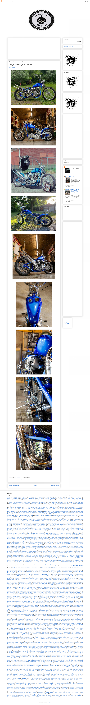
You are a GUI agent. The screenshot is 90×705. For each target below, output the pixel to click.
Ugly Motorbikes (20, 680)
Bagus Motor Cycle (74, 507)
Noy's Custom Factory (44, 623)
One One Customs (79, 627)
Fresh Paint (73, 177)
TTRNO (47, 679)
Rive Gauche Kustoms (31, 643)
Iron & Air (69, 578)
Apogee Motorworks (60, 503)
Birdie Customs (41, 512)
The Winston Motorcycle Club (38, 673)
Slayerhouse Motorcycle (48, 657)
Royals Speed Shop (74, 647)
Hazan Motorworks (43, 570)
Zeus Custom (14, 696)
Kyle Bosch (52, 593)
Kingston (34, 589)
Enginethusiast (11, 548)
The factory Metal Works (50, 670)
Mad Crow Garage (32, 601)
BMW (14, 515)
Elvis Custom (66, 547)
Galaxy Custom (28, 556)
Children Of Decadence (11, 528)
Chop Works (27, 528)
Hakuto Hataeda (56, 564)
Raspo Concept (80, 636)
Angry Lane (27, 503)
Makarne (58, 602)
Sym (23, 666)
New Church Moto (26, 620)
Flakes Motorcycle (69, 551)
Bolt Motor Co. (18, 516)
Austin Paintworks (62, 506)
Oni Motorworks (29, 628)
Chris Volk (73, 528)
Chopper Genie (56, 528)
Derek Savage (12, 67)
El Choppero (14, 547)
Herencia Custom (21, 571)
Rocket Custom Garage (15, 646)
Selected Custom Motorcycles (23, 653)
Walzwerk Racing (64, 688)
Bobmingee (66, 515)
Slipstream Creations (70, 657)
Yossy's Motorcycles (14, 695)
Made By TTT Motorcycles (57, 601)
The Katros (15, 671)
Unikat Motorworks (68, 680)
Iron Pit (17, 579)
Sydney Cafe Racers (17, 666)
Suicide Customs (60, 664)
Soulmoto (25, 660)
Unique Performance (48, 682)
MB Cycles (47, 605)
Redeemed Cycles (44, 638)
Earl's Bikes (9, 546)
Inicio (35, 485)
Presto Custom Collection (37, 633)
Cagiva (35, 524)
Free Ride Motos (57, 553)
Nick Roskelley (51, 620)
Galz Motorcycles (35, 556)
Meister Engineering (65, 606)
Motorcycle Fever (60, 615)
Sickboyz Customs (33, 656)
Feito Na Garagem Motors (34, 551)
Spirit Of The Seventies (60, 661)
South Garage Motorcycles (33, 660)
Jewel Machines (35, 582)
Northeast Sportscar (21, 623)
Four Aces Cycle (71, 552)
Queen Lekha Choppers (52, 634)
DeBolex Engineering (26, 539)
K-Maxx (62, 584)
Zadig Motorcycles (40, 695)
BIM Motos (32, 512)
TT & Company (28, 679)
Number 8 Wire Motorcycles (76, 623)
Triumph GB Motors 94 (43, 678)
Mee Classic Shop (49, 606)
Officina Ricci (75, 624)
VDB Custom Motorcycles (25, 684)
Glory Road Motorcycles (19, 561)
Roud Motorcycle (17, 647)
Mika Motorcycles (19, 609)
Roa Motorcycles (59, 643)
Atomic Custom (34, 506)
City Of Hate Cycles (19, 529)
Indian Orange (76, 577)
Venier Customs (52, 684)
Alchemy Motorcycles (27, 502)
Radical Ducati (10, 636)
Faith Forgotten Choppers (43, 550)
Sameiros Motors (32, 651)
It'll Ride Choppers (64, 579)
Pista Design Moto (30, 632)
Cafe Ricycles (79, 523)
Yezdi (72, 694)
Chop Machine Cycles (20, 528)
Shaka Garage (62, 653)
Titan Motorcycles (55, 674)
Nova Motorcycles (37, 623)
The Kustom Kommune (23, 671)
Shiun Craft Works (61, 655)
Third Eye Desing (53, 673)
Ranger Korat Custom (67, 636)
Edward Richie (73, 546)
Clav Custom (46, 529)
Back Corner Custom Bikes (27, 507)
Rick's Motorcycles (56, 642)
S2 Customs (16, 650)
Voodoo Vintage (31, 688)
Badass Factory (67, 507)
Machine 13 (18, 601)
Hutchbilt (36, 575)
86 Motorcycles (78, 498)
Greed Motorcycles (31, 562)
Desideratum (27, 541)
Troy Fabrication (74, 678)
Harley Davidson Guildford (36, 567)
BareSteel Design (48, 508)
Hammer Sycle (12, 565)
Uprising (71, 682)
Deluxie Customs (58, 539)
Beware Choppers (47, 511)
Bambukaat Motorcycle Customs (12, 508)
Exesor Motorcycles (15, 550)
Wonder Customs (80, 691)
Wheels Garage (11, 691)
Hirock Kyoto (19, 572)
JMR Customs (72, 582)
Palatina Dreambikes (53, 629)
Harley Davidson (22, 479)
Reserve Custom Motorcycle (18, 641)
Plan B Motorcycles (53, 632)
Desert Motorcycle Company (19, 541)
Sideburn (48, 656)
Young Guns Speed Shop (24, 695)
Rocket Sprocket (39, 646)
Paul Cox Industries (29, 630)
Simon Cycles (60, 656)
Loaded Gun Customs (74, 597)
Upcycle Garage (65, 682)
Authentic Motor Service (71, 506)
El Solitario (25, 547)
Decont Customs (35, 539)
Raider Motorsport (44, 636)
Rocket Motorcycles (32, 646)
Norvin (32, 623)
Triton (19, 678)
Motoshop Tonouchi (62, 616)
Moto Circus (28, 611)
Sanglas (58, 651)
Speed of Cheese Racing (16, 661)
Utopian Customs (30, 683)
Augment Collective (55, 506)
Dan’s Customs (36, 537)
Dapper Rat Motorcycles (44, 537)
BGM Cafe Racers (56, 511)
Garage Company (69, 556)
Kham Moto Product (34, 588)
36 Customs (50, 497)
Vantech (17, 684)
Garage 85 (55, 556)
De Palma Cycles (62, 538)
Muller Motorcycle (71, 618)
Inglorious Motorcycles (29, 578)
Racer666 (75, 634)
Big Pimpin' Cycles (74, 511)
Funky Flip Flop (71, 555)
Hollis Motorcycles (61, 572)
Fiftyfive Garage (49, 551)
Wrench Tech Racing (66, 692)
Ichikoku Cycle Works (50, 575)
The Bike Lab (68, 669)
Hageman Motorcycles (37, 564)
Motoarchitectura (15, 614)
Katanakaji (15, 587)
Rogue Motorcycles (63, 646)
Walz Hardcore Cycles (55, 688)
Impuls (31, 577)
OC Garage (41, 624)
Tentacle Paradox (29, 669)
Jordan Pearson (51, 583)
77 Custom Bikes (59, 498)
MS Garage (57, 618)
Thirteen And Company (61, 673)
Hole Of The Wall (45, 572)
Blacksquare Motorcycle (26, 513)
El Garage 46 (19, 547)
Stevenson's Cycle (10, 664)
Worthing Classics (41, 692)
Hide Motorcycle (52, 571)
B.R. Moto (11, 507)
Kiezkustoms (76, 588)
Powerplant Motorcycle (26, 633)
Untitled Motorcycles (57, 682)
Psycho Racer (60, 633)
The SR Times (14, 673)
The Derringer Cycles (20, 670)
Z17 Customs (33, 695)
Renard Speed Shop (52, 639)
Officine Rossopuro (41, 625)
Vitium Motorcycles (65, 687)
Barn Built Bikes (63, 508)
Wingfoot (47, 691)
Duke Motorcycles (54, 544)
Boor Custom (60, 516)
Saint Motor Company (65, 650)
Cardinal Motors (73, 524)
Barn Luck (69, 508)
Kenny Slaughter (75, 587)
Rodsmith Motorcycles (54, 646)
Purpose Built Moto (26, 634)
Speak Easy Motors (69, 660)
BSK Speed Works (76, 519)
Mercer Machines (11, 607)
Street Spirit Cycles (31, 664)
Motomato (17, 615)
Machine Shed (24, 601)
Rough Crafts (24, 647)
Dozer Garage (32, 543)
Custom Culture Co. (29, 534)
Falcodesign (50, 550)
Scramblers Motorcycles (57, 652)
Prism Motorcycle (45, 633)
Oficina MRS (69, 625)
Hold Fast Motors (38, 572)
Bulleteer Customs (67, 520)
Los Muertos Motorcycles (25, 598)
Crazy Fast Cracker (16, 533)
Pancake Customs (61, 629)
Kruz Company (77, 592)
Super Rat (20, 665)
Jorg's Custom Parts (58, 583)
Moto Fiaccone (64, 611)
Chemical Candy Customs (71, 176)
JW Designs (58, 584)
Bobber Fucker (49, 515)
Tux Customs (60, 679)
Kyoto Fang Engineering (59, 593)
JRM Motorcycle (69, 583)
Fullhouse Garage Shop (63, 555)
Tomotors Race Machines (18, 675)
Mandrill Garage (72, 602)
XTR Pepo (28, 694)
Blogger (49, 702)
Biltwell (27, 512)
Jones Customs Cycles (43, 583)
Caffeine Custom (29, 524)
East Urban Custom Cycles (26, 546)
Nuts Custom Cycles (20, 624)
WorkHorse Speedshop (31, 692)
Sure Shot (39, 665)
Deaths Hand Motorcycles (16, 539)
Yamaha (44, 694)
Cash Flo (22, 525)
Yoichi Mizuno (76, 694)
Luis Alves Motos (15, 600)
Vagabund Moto (52, 683)
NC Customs (59, 619)
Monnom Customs (54, 610)
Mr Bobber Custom (20, 618)
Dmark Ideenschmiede (30, 542)
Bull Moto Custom (54, 520)
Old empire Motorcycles (23, 627)
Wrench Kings (58, 692)
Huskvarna (23, 575)
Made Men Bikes (78, 601)
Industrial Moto (17, 578)
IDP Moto (60, 575)
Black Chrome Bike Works (56, 512)
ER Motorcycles (18, 548)
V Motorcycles (39, 683)
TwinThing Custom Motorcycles (78, 679)
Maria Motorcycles (22, 603)
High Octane (59, 571)
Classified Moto (38, 529)
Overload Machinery (38, 629)
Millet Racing (39, 609)
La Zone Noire (68, 167)
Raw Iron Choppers (22, 637)
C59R (8, 523)
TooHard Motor (65, 675)
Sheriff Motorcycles (32, 655)
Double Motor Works (74, 542)
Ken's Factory (68, 587)
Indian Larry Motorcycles (69, 577)
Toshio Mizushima (80, 675)
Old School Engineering (42, 627)
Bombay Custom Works (26, 516)
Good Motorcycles (27, 561)
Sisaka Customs (75, 656)
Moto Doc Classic (41, 611)
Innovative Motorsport (56, 578)
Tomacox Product (10, 675)
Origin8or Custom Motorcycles (46, 628)
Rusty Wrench (78, 648)
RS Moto (80, 647)
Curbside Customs (15, 534)
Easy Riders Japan (45, 546)
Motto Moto (14, 618)
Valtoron (74, 683)
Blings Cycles (46, 513)
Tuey (50, 679)
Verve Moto (70, 684)
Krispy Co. (42, 592)
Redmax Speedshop (54, 638)
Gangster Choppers (42, 556)
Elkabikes (55, 547)
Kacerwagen (79, 584)
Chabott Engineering (78, 525)
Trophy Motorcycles (67, 678)
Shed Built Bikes (20, 655)
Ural (74, 682)
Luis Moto (21, 600)
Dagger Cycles (19, 537)
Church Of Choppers (10, 529)
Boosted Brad (67, 516)
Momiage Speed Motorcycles (44, 610)
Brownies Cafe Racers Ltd (63, 519)
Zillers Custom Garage (32, 696)
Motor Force (23, 615)
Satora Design (20, 652)
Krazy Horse (30, 592)
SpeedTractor (24, 661)
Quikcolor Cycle (60, 634)
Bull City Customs (35, 520)
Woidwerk (51, 691)
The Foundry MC (71, 670)
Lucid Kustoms (66, 598)
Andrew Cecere (21, 503)
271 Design (30, 497)
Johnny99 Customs (28, 583)
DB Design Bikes (40, 538)
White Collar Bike (24, 691)
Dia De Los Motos (53, 541)
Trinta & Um (9, 678)
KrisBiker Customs (37, 592)
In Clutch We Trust (36, 577)
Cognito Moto (44, 530)
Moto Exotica (59, 611)
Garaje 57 (65, 557)
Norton (27, 623)
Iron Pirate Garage (10, 579)
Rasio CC (73, 636)
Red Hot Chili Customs (26, 638)
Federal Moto (24, 551)
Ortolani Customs (66, 628)
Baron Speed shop (76, 508)
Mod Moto (12, 610)
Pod (72, 632)
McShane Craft (76, 605)
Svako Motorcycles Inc (65, 665)
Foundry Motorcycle (63, 552)
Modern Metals (17, 610)
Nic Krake (31, 620)
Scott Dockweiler (49, 652)
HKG (33, 572)
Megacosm (55, 606)
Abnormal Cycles (45, 499)
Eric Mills (24, 548)
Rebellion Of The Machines (51, 637)
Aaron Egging (33, 499)
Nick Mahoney (37, 620)
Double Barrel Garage (66, 542)
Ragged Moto (38, 636)
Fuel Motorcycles (37, 555)
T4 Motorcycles (34, 666)
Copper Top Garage (27, 532)
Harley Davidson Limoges (66, 567)
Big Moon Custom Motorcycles (65, 511)
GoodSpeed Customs (41, 561)
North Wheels (14, 623)
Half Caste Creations (63, 564)
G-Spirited (15, 556)
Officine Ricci (34, 625)
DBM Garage (46, 538)
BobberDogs (60, 515)
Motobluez (31, 614)
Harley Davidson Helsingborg (46, 567)
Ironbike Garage (22, 579)
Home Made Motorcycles (77, 572)
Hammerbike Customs (20, 565)
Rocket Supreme (46, 646)
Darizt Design (51, 537)
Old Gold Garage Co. (33, 627)
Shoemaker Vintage (78, 655)
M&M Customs (60, 600)
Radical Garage (17, 636)
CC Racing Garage (41, 525)
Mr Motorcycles (36, 618)
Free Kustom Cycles (48, 553)
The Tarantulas (20, 673)
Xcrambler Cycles (21, 694)
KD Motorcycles (29, 587)
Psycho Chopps (53, 633)
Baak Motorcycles (18, 507)
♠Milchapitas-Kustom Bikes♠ (72, 189)
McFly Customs (59, 605)
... (7, 495)
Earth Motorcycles (16, 546)
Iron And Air (74, 578)
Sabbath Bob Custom (23, 650)
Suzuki (56, 665)
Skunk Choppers (33, 657)
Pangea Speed (69, 629)
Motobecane (21, 614)
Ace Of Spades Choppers (69, 499)
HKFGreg (29, 572)
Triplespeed (15, 678)
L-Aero (66, 593)
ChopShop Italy (62, 528)
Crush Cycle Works (76, 533)
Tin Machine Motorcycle (46, 674)
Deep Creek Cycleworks (44, 539)
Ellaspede (60, 547)
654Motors (9, 498)
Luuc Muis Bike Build (39, 600)
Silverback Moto (53, 656)
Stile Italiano (17, 664)
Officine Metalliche (28, 625)
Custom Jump (64, 534)
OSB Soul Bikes (72, 628)
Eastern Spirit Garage (36, 546)
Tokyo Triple (79, 674)
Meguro (59, 606)
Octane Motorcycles (47, 624)
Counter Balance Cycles (58, 532)
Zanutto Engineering (56, 695)
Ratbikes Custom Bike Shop (13, 637)
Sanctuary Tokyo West (51, 651)
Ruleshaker (34, 648)
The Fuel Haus (77, 670)
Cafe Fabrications (25, 523)
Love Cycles (46, 598)
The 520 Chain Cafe (61, 669)
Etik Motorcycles (64, 548)
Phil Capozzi (20, 632)
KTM (13, 593)
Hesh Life (39, 571)
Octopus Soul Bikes (55, 624)
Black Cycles (65, 512)
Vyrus (43, 688)
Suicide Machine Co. (67, 664)
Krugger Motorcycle (69, 592)
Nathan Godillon (46, 619)
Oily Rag (74, 625)
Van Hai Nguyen (80, 683)
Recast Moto (77, 637)
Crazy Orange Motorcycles (33, 533)
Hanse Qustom (55, 565)
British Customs (32, 519)
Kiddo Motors (69, 588)
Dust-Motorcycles (67, 544)
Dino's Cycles (75, 541)
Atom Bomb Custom (25, 506)
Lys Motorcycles (47, 600)
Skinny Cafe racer (14, 657)
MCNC (64, 605)
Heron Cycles (35, 571)
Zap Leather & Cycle (64, 695)
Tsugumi (23, 679)
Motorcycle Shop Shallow (77, 615)
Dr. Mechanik (47, 543)
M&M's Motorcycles (67, 600)
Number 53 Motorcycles (65, 623)
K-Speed (66, 584)
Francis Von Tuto (12, 553)
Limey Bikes (51, 597)
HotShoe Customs (66, 574)
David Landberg (33, 538)
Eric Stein (29, 548)
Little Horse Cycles (66, 597)
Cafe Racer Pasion (65, 523)
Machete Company (11, 601)
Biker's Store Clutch (21, 512)
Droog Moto (19, 544)
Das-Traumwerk (71, 537)
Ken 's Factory (62, 587)
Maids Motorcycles (36, 602)
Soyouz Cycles (48, 660)
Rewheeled (25, 642)
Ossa (77, 628)
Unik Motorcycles (60, 680)
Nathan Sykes (53, 619)
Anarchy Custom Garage (13, 503)
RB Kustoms (37, 637)
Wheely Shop (17, 691)
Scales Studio (27, 652)
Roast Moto (71, 643)
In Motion (42, 577)
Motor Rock (46, 615)
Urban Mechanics (80, 682)
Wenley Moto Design (40, 689)
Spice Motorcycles (32, 661)
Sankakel (63, 651)
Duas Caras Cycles (33, 544)
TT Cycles (42, 679)
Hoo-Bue (24, 574)
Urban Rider (17, 683)
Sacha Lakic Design (47, 650)
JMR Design (78, 582)
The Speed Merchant (73, 671)
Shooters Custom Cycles (11, 656)
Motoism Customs (64, 614)
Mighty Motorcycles (11, 609)
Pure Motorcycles (66, 633)
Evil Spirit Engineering (72, 548)
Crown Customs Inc (68, 533)
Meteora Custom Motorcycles (28, 607)
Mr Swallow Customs (43, 618)
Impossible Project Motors (24, 577)
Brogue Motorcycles (45, 519)
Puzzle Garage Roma (35, 634)
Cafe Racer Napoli (46, 523)
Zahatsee (49, 695)
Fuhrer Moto (50, 555)
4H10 (65, 497)
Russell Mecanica (49, 648)
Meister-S (72, 606)
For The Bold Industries (45, 552)
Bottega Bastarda (74, 516)
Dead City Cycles (68, 538)
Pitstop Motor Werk (45, 632)
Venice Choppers (44, 684)
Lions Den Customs (58, 597)
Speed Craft (77, 660)
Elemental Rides (49, 547)
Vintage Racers (35, 687)
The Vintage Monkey (28, 673)
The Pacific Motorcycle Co (55, 671)
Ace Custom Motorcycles (60, 499)
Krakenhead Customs (77, 591)
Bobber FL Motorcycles (39, 515)
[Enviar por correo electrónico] (23, 477)
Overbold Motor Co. (22, 629)
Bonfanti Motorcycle (45, 516)
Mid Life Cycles (63, 607)
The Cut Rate (13, 670)
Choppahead (33, 528)
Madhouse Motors (10, 602)
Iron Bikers (80, 578)
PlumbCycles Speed (66, 632)
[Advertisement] (34, 48)
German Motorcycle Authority (27, 560)
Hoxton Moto (79, 574)
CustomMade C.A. (22, 535)
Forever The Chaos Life (54, 552)
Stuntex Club (54, 664)
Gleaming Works (75, 560)
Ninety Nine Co (77, 620)
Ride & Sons (62, 642)
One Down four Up (60, 627)
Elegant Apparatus (32, 547)
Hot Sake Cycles (59, 574)
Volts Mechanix (71, 687)
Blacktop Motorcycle (34, 513)
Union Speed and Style (20, 682)
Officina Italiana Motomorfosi (66, 624)
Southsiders (43, 660)
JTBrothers (9, 584)
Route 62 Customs (42, 647)
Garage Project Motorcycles (29, 557)
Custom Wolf (75, 534)
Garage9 (60, 557)
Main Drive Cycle (44, 602)
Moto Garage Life (71, 611)
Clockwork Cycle (52, 529)
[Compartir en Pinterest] (29, 477)
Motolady (13, 615)
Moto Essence (53, 611)
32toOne (45, 497)
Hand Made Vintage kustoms (30, 565)
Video (42, 686)
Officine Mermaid (20, 625)
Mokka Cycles (35, 610)
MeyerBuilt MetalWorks (48, 607)
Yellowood (62, 694)
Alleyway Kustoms (41, 502)
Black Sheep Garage (73, 512)
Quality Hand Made (43, 634)
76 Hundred (53, 498)
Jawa (53, 580)
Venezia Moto (38, 684)
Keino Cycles (40, 587)
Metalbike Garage (19, 607)
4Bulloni (61, 497)
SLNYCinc (76, 657)
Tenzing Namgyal (36, 669)
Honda (9, 574)
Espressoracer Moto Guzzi (56, 548)
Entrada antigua (55, 485)
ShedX (26, 655)
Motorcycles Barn (10, 616)
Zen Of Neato (71, 695)
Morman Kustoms (78, 610)
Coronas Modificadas (48, 532)
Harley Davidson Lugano (75, 567)
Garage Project (20, 557)
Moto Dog (47, 611)
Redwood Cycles (69, 638)
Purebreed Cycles (10, 634)
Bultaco (79, 520)
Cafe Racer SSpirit (73, 523)
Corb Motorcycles (35, 532)
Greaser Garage (79, 561)
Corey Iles (42, 532)
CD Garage (52, 525)
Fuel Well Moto (44, 555)
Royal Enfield (56, 647)
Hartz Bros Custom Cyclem (21, 570)
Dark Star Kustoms (59, 537)
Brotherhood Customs (53, 519)
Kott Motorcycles (47, 591)
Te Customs (23, 669)
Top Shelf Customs (72, 675)
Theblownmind (46, 673)
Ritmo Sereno (24, 643)
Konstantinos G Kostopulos (31, 591)
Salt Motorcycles (80, 650)
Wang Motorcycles (72, 688)
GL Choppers (54, 560)
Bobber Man (55, 515)
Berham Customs (32, 511)
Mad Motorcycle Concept (41, 601)
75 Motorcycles (46, 498)
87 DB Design (9, 499)
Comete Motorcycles (63, 530)
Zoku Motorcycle (44, 696)
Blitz (51, 513)
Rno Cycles (52, 643)
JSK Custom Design (77, 583)
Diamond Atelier (60, 541)
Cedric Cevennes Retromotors (60, 525)
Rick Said (50, 642)
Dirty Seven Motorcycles (15, 542)
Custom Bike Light (22, 534)
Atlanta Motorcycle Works (15, 506)
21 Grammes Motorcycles (21, 497)
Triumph (24, 678)
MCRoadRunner (69, 605)
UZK (35, 683)
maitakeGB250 (52, 602)
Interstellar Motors (64, 578)
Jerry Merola (15, 582)
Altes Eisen (66, 502)
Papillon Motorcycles (76, 629)
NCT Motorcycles (66, 619)
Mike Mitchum (26, 609)
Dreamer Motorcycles (75, 543)
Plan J (59, 632)
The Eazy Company (41, 670)
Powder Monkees (10, 633)
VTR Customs (37, 688)
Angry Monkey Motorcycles (36, 503)
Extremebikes (23, 550)
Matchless (75, 603)
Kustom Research (37, 593)
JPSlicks (64, 583)
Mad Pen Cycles (49, 601)
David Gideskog (27, 538)
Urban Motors (11, 683)
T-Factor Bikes (28, 666)
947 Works (15, 499)
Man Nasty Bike (64, 602)
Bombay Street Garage (36, 516)
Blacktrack (40, 513)
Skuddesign (28, 657)
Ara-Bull (74, 503)
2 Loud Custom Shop (75, 495)
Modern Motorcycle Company (26, 610)
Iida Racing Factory (71, 575)
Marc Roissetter (79, 602)
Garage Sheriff (45, 557)
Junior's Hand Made (22, 584)
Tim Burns (21, 674)
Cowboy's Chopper (77, 532)
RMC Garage (46, 643)
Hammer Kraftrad (79, 564)
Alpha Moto (61, 502)
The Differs (27, 670)
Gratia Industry (65, 561)
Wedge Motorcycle (24, 689)
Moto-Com (9, 614)
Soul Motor (20, 660)
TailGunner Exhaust (49, 666)
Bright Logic (14, 519)
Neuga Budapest (18, 620)
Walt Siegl (47, 688)
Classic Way (31, 529)
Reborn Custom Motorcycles (61, 637)
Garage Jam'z (14, 557)
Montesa (61, 610)
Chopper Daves (49, 528)
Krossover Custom (54, 592)
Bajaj (81, 507)
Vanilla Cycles (11, 684)
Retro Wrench (57, 641)
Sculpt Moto (65, 652)
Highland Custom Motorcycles (67, 571)
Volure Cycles (78, 687)
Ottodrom (81, 628)
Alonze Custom (54, 502)
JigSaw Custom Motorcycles (44, 582)
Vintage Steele (42, 687)
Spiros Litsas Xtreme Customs (72, 661)
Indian (61, 577)
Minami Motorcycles (45, 609)
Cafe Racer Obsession (56, 523)
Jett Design (29, 582)
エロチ (59, 696)
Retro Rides (52, 641)
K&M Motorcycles (73, 584)
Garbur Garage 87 (71, 557)
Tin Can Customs (38, 674)
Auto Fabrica (80, 506)
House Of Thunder (73, 574)
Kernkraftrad (14, 588)
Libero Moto (16, 597)
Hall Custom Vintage (71, 564)
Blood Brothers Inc (57, 513)
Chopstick (68, 528)
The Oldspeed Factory (43, 671)
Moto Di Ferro (33, 611)
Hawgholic (29, 570)
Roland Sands (71, 646)
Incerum (46, 577)
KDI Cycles (34, 587)
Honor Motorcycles (19, 574)
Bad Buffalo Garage (36, 507)
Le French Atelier (16, 596)
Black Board (47, 512)
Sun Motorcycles (75, 664)
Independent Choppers (54, 577)
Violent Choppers (49, 687)
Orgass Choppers (36, 628)
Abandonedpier (38, 499)
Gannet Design (49, 556)
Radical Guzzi (23, 636)
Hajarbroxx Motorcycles (48, 564)
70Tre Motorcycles (23, 498)
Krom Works (48, 592)
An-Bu (71, 502)
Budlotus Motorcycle (17, 520)
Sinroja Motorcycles (67, 656)
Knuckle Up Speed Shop (21, 591)
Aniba (50, 503)
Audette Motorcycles (41, 506)
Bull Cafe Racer (28, 520)
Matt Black (22, 605)
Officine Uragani (58, 625)
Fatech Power (79, 550)
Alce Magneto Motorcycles (18, 502)
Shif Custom (47, 655)
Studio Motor (38, 664)
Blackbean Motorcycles (17, 513)
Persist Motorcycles (14, 632)
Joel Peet (16, 583)
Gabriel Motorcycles (21, 556)
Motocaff (40, 614)
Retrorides (62, 641)
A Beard (19, 499)
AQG (69, 503)
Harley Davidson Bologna (16, 567)
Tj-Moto (61, 674)
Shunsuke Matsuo (25, 656)
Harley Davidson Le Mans (56, 567)
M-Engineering (54, 600)
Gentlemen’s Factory (10, 560)
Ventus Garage (59, 684)
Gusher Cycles (20, 564)
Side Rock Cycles (41, 656)
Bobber (31, 515)
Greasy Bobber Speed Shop (20, 562)
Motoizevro (70, 614)
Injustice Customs (48, 578)
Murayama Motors (79, 618)
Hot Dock (53, 574)
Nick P (46, 620)
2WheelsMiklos (40, 497)
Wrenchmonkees (75, 692)
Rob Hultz (76, 643)
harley (69, 565)
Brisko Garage (20, 519)
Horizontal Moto (36, 574)
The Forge (65, 670)
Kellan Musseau (47, 587)
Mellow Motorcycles (79, 606)
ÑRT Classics (34, 624)
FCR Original (9, 551)
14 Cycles (67, 495)
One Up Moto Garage (13, 628)
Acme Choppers (77, 499)
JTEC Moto (15, 584)
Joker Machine (34, 583)
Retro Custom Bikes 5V (38, 641)
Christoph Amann (79, 528)
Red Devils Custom (17, 638)
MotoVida (8, 618)
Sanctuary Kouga (44, 651)
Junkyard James (35, 584)
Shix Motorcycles (70, 655)
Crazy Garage (23, 533)
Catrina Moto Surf (28, 525)
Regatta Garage (76, 638)
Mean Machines (18, 606)
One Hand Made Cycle (69, 627)
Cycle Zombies (45, 535)
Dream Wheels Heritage (65, 543)
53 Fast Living (79, 497)
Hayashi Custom (36, 570)
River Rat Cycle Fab (40, 643)
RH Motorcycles (44, 642)
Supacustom (14, 665)
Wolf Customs (57, 691)
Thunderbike (15, 674)
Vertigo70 (65, 684)
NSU (59, 623)
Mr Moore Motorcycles (29, 618)
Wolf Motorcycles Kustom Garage (70, 691)
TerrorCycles (42, 669)
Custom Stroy (70, 534)
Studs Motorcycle (47, 664)
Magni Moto (16, 602)
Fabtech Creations (30, 550)
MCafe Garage (53, 605)
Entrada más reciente (14, 485)
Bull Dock (47, 520)
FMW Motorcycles (30, 552)
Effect (77, 546)
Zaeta (46, 695)
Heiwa (79, 570)
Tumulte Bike (54, 679)
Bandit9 (29, 508)
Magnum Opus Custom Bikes (25, 602)
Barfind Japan (55, 508)
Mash (61, 603)
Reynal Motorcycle (32, 642)
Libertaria (21, 597)
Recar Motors (70, 637)
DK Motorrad (22, 542)
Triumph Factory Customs (34, 678)
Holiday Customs (53, 572)
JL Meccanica (60, 582)
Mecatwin (36, 606)
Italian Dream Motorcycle (74, 579)
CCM (47, 525)
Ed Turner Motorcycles (64, 546)
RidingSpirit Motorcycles (70, 642)
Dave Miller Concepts (19, 538)
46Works (56, 497)
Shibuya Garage (41, 655)
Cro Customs (60, 533)
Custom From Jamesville (54, 534)
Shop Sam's (19, 656)
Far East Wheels (57, 550)
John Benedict (21, 583)
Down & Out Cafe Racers (12, 543)
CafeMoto (24, 524)
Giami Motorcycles (36, 560)
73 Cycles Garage (40, 498)
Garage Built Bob (62, 556)
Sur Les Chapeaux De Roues (29, 665)
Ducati (39, 544)
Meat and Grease (25, 606)
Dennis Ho (71, 539)
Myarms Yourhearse (28, 619)
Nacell (33, 619)
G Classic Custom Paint (79, 555)
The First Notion (59, 670)
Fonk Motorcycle (38, 552)
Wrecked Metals (49, 692)
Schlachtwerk (42, 652)
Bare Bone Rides (40, 508)
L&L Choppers (77, 593)
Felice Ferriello (42, 551)
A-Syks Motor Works (26, 499)
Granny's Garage (58, 561)
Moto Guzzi (80, 611)
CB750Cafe (35, 525)
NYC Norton (28, 624)
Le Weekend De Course (25, 596)
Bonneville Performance (53, 516)
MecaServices (32, 606)
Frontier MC (23, 555)
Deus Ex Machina (44, 541)
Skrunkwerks (22, 657)
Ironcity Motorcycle (37, 579)
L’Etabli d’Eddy (70, 593)
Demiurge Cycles (65, 539)
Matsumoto (17, 605)
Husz (33, 575)
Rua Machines (10, 648)
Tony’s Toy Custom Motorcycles (57, 675)
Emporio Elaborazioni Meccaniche (76, 547)
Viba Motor (75, 684)
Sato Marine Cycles (13, 652)
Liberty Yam (33, 597)
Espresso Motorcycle (47, 548)
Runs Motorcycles (41, 648)
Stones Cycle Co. (24, 664)
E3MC (80, 544)
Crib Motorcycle (53, 533)
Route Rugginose (49, 647)
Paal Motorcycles (46, 629)
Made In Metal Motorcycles (68, 601)
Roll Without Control (79, 646)
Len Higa (73, 596)
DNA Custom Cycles (38, 542)
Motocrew (45, 614)
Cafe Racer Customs (38, 523)
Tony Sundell (40, 675)
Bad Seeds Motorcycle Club (51, 507)
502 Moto (73, 497)
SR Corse (28, 662)
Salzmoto (16, 651)
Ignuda (65, 575)
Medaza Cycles (42, 606)
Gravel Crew (71, 561)
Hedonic (75, 570)
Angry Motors (45, 503)
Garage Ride (39, 557)
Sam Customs (21, 651)
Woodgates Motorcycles (13, 692)
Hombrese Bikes (68, 572)
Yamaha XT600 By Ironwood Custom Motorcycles (74, 191)
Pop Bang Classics (77, 632)
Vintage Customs (18, 687)
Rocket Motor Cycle (23, 646)
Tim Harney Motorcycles (29, 674)
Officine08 (63, 625)
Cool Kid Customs (18, 532)
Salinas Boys (73, 650)
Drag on (51, 543)
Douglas (80, 542)
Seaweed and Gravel (72, 652)
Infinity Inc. (22, 578)
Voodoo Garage (24, 688)
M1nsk (72, 600)
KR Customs (56, 591)
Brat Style (60, 518)
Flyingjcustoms (23, 552)
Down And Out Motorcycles (24, 543)
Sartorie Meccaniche (79, 651)
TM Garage (66, 674)
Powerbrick (18, 633)
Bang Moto (34, 508)
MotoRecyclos (34, 616)
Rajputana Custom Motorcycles (55, 636)
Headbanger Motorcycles (60, 570)
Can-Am (49, 524)
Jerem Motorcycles (74, 580)
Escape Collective (38, 548)
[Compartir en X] (26, 477)
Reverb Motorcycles (73, 641)
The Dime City (33, 670)
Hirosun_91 (24, 572)
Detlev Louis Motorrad (35, 541)
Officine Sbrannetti (50, 625)
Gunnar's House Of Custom (11, 564)
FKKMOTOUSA (62, 551)
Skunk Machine (40, 657)
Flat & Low (77, 551)
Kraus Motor (20, 592)
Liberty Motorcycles (27, 597)
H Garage (25, 564)
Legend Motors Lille (59, 596)
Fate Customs (73, 550)
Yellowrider (67, 694)
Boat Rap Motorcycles (24, 515)
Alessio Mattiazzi (34, 502)
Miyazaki (71, 609)
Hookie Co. (30, 574)
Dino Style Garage (69, 541)
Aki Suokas (10, 502)
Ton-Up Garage (27, 675)
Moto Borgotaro (21, 611)
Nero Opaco (12, 620)
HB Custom (51, 570)
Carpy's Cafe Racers (16, 525)
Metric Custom (40, 607)
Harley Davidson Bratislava (26, 567)
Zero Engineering (78, 695)
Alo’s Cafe (48, 502)
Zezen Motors (20, 696)
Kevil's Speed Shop (25, 588)
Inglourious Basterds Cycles (40, 578)
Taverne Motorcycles (16, 669)
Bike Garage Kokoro (13, 512)
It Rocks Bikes (57, 579)
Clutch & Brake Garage (71, 529)
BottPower (81, 516)
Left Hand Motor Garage (51, 596)
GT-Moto (71, 562)
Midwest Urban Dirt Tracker (77, 607)
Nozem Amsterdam (53, 623)
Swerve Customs (75, 665)
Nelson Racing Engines (76, 619)
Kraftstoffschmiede (69, 591)
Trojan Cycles (60, 678)
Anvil (53, 503)
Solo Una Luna (9, 660)
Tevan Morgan (49, 669)
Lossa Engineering (35, 598)
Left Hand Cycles (42, 596)
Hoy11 (8, 575)
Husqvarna (28, 575)
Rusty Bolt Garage (61, 648)
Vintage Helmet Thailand (27, 687)
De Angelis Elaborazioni (54, 538)
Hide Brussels (45, 571)
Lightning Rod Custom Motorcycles (42, 597)
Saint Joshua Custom (55, 650)
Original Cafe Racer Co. (58, 628)
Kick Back (41, 588)
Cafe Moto (32, 523)
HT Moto (18, 575)
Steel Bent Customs (48, 662)
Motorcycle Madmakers (68, 615)
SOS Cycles (16, 660)
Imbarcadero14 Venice (15, 577)
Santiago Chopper (69, 651)
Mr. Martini (50, 618)
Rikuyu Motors (77, 642)
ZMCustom (39, 696)
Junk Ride (29, 584)
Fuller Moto (56, 555)
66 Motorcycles (16, 498)
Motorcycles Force (26, 616)
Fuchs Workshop (29, 555)
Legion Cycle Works (67, 596)
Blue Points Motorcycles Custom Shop (73, 513)
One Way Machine (21, 628)
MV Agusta (14, 619)
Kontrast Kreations (40, 591)
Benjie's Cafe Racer (23, 511)
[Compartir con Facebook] (27, 477)
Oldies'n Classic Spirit (52, 627)
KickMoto (46, 588)
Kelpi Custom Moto (55, 587)
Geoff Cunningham (18, 560)
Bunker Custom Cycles (18, 521)
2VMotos (34, 497)
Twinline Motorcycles (67, 679)
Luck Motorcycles (74, 598)
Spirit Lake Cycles (51, 661)
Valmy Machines (68, 683)
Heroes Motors (28, 571)
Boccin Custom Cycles (73, 515)
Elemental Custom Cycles (40, 547)
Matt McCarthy (27, 605)
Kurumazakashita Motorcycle (26, 593)
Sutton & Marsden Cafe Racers (48, 665)
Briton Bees (39, 519)
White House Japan (40, 691)
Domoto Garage (58, 542)
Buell (23, 520)
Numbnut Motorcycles (10, 624)
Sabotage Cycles (30, 650)
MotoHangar (56, 614)
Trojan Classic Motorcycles (52, 678)
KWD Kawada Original (45, 593)
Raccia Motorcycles (68, 634)
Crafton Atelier (9, 533)
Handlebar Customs (39, 565)
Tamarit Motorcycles (77, 666)
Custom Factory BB (45, 534)
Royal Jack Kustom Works (65, 647)
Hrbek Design (13, 575)
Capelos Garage (67, 524)
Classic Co (26, 529)
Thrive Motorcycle (70, 673)
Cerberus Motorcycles (70, 525)
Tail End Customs (41, 666)
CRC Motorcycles (42, 533)
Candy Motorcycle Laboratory (57, 524)
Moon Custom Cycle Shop (69, 610)
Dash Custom (78, 537)
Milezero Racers (32, 609)
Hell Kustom (67, 323)
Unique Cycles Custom (38, 682)
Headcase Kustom (69, 570)
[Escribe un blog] (25, 477)
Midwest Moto (69, 607)
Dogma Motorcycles (50, 542)
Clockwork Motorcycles (60, 529)
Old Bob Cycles (14, 627)
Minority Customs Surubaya (54, 609)
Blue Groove (64, 513)
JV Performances (46, 584)
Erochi (33, 548)
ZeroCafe (8, 696)
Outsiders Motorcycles (13, 629)
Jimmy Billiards (54, 582)
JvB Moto (52, 584)
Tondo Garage (34, 675)
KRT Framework (61, 592)
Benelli (17, 511)
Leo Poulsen (78, 596)
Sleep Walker (63, 657)
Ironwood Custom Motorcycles (46, 579)
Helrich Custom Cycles (11, 571)
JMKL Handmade (66, 582)
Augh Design (48, 506)
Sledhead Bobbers (57, 657)
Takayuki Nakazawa (67, 666)
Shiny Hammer (54, 655)
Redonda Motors (62, 638)
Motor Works (53, 615)
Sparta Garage (62, 660)
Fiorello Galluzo (56, 551)
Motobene (26, 614)
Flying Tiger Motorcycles (15, 552)
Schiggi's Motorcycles (34, 652)
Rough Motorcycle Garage (33, 647)
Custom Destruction (37, 534)
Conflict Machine (11, 532)
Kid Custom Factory (61, 588)
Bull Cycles (42, 520)
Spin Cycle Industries (42, 661)
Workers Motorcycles (21, 692)
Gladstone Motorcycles (61, 560)
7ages (65, 498)
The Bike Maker (75, 669)
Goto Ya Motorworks (50, 561)
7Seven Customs (71, 498)
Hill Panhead (76, 571)
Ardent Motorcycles (79, 503)
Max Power (41, 605)
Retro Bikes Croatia (28, 641)
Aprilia (65, 503)
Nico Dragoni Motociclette (60, 620)
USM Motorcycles (23, 683)
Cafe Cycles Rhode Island (16, 523)
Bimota (36, 512)
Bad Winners (60, 507)
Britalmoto (26, 519)
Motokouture (75, 614)
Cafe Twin (9, 524)
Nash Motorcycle (39, 619)
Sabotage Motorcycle (39, 650)
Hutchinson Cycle (42, 575)
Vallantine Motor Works (61, 683)
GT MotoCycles (65, 562)
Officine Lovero (14, 625)
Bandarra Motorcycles (22, 508)
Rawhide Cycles (30, 637)
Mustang (8, 619)
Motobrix (36, 614)
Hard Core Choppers (63, 565)
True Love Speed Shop (17, 679)
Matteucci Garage (34, 605)
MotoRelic (41, 616)
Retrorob (66, 641)
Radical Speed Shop (31, 636)
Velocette (32, 684)
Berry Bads (40, 511)
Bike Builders (80, 511)
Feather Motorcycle (17, 551)
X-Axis (16, 694)
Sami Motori (38, 651)
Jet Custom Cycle (22, 582)
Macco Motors (78, 600)
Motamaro (9, 611)
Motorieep (55, 616)
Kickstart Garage (53, 588)
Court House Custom (68, 532)
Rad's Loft (80, 634)
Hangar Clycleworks (47, 565)
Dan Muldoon (30, 537)
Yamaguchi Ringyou (36, 694)
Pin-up (25, 632)
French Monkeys (16, 555)
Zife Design (26, 696)
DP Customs (40, 543)
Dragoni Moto (56, 543)
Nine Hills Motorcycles (69, 620)
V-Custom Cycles (45, 683)
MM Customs (76, 609)
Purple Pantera (18, 634)
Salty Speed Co (11, 651)
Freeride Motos (75, 553)
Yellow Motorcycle (54, 694)
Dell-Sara (52, 539)
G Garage (10, 556)
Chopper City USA (42, 528)
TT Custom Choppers (35, 679)
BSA (70, 519)
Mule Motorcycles (63, 618)
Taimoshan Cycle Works (58, 666)
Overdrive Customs (31, 629)
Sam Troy (26, 651)
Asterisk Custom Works (50, 504)
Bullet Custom (60, 520)
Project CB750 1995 (68, 46)
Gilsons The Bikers (47, 560)
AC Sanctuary (52, 499)
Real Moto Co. (43, 637)
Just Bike (40, 584)
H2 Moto (30, 564)
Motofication (50, 614)
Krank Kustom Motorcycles (11, 592)
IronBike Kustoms (29, 579)
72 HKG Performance (32, 498)
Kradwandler (61, 591)
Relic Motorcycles (21, 639)
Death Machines (75, 538)
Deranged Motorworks (78, 539)
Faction (35, 550)
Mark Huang (36, 603)
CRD (47, 533)
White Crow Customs (32, 691)
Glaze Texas (69, 560)
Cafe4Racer (19, 524)
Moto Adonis (14, 611)
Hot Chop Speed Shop (45, 574)
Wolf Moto (62, 691)
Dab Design (13, 537)
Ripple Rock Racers (17, 643)
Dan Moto (25, 537)
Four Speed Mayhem (79, 552)
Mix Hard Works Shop (64, 609)
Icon (57, 575)
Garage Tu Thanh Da (53, 557)
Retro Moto (46, 641)
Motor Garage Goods (30, 615)
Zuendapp (54, 696)
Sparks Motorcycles (55, 660)
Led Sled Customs (33, 596)
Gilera (42, 560)
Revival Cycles (18, 642)
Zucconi (50, 696)
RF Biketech (38, 642)
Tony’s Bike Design (47, 675)
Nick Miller (42, 620)
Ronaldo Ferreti (10, 647)
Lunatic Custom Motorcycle (29, 600)
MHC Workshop (56, 607)
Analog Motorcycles (79, 502)
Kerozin (18, 588)
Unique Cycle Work (29, 682)
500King (69, 497)
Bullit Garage (73, 520)
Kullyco (17, 593)
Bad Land (43, 507)
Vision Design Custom (57, 687)
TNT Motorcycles (72, 674)
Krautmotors (25, 592)
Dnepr (44, 542)
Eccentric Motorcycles (54, 546)
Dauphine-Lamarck (11, 538)
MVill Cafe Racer (20, 619)
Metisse (36, 607)
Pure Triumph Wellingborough (76, 633)
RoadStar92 (66, 643)
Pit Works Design (37, 632)
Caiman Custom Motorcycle (42, 524)
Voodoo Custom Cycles (15, 688)
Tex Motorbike (54, 669)
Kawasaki (21, 587)
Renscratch (75, 639)
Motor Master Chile (39, 615)
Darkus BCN (65, 537)
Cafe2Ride (14, 524)
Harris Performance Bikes (11, 570)
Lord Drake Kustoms (15, 598)
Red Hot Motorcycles (36, 638)
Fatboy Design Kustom (66, 550)
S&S (11, 650)
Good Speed (35, 561)
